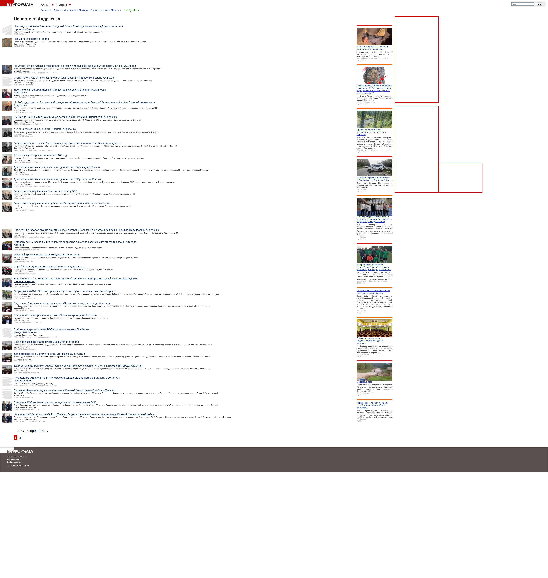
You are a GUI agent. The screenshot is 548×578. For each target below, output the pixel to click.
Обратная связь (14, 460)
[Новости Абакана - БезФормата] (17, 3)
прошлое (37, 431)
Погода (83, 10)
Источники (70, 10)
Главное (46, 10)
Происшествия (99, 10)
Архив (57, 10)
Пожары (116, 10)
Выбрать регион (14, 462)
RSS (27, 466)
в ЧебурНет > (132, 10)
